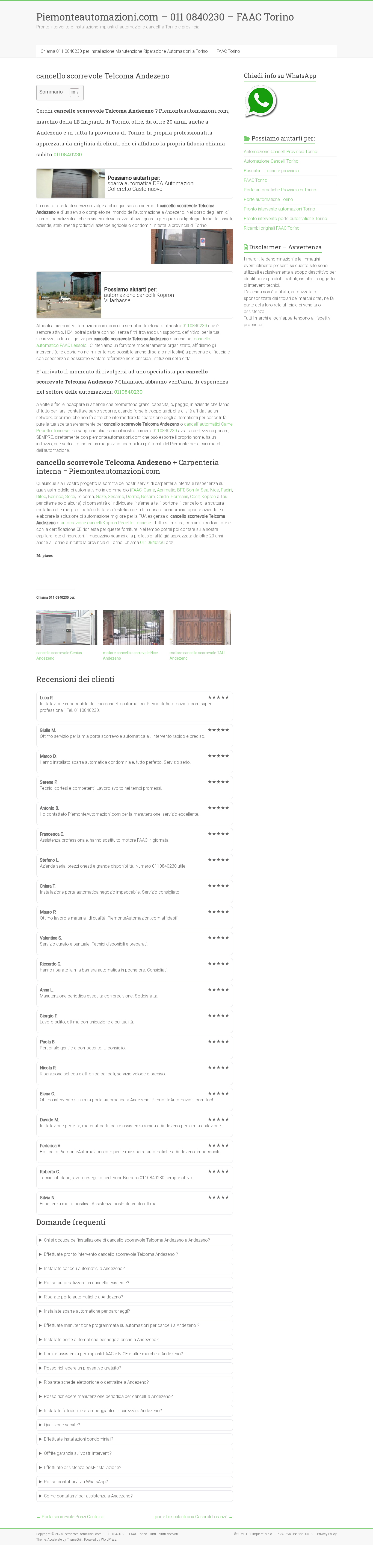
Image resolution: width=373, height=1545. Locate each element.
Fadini (226, 490)
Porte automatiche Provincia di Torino (280, 189)
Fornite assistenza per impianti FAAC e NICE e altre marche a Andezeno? (113, 1353)
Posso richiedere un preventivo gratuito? (82, 1368)
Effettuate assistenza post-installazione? (82, 1467)
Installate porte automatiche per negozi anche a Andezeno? (101, 1339)
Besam (148, 496)
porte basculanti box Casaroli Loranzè (194, 1516)
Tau (223, 496)
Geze (101, 496)
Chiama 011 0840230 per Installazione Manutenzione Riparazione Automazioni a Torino (124, 51)
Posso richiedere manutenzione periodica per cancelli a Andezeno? (108, 1396)
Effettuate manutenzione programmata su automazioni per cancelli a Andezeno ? (121, 1325)
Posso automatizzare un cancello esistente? (86, 1282)
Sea (204, 490)
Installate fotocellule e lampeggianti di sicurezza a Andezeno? (103, 1410)
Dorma (132, 496)
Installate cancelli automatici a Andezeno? (84, 1268)
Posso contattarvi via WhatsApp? (76, 1481)
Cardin (163, 496)
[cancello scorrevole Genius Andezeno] (66, 627)
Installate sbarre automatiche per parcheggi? (87, 1311)
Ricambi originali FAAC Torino (272, 228)
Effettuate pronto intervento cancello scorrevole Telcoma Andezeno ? (111, 1254)
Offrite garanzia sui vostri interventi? (78, 1453)
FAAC (136, 490)
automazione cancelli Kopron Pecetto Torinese (106, 522)
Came (149, 490)
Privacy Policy (327, 1534)
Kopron (209, 496)
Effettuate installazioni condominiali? (78, 1439)
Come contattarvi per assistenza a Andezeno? (88, 1496)
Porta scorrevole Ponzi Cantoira (69, 1516)
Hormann (179, 496)
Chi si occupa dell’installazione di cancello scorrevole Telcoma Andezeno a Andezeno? (127, 1240)
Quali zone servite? (62, 1424)
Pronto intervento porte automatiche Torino (285, 218)
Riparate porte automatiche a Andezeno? (83, 1297)
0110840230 (68, 154)
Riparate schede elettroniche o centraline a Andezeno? (96, 1382)
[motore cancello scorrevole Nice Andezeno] (133, 627)
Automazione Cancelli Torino (271, 161)
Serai (70, 496)
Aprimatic (166, 490)
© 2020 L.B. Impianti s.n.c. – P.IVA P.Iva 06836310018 (273, 1534)
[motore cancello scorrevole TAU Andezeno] (200, 627)
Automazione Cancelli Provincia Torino (280, 151)
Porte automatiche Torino (268, 199)
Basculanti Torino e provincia (271, 170)
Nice (214, 490)
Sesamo (116, 496)
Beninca (55, 496)
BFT (180, 490)
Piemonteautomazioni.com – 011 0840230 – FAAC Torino (165, 16)
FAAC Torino (228, 51)
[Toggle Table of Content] (72, 92)
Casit (195, 496)
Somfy (192, 490)
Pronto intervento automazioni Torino (279, 209)
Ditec (41, 496)
